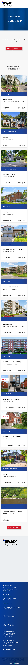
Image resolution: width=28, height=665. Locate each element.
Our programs (6, 594)
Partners (5, 591)
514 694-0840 (8, 645)
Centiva (16, 663)
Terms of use (18, 660)
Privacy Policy (11, 660)
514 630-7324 (8, 590)
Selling (5, 601)
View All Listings (14, 527)
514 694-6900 (8, 636)
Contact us (17, 48)
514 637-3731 (8, 627)
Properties (5, 584)
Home (8, 48)
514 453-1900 (8, 599)
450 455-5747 (8, 608)
